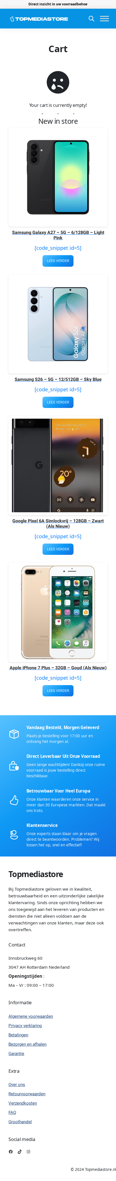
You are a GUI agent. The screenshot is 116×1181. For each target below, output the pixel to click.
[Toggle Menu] (104, 18)
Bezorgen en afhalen (27, 1044)
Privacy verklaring (25, 1026)
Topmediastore (35, 874)
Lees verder (58, 261)
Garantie (16, 1053)
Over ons (16, 1084)
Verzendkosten (22, 1103)
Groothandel (20, 1122)
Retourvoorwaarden (26, 1094)
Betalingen (18, 1035)
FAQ (12, 1112)
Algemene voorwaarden (30, 1016)
